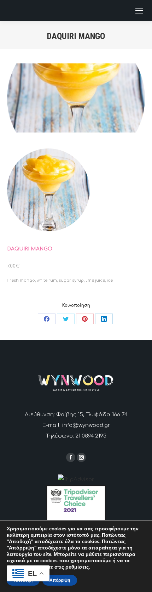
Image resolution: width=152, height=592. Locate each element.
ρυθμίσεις (77, 567)
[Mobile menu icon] (139, 11)
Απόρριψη (59, 580)
